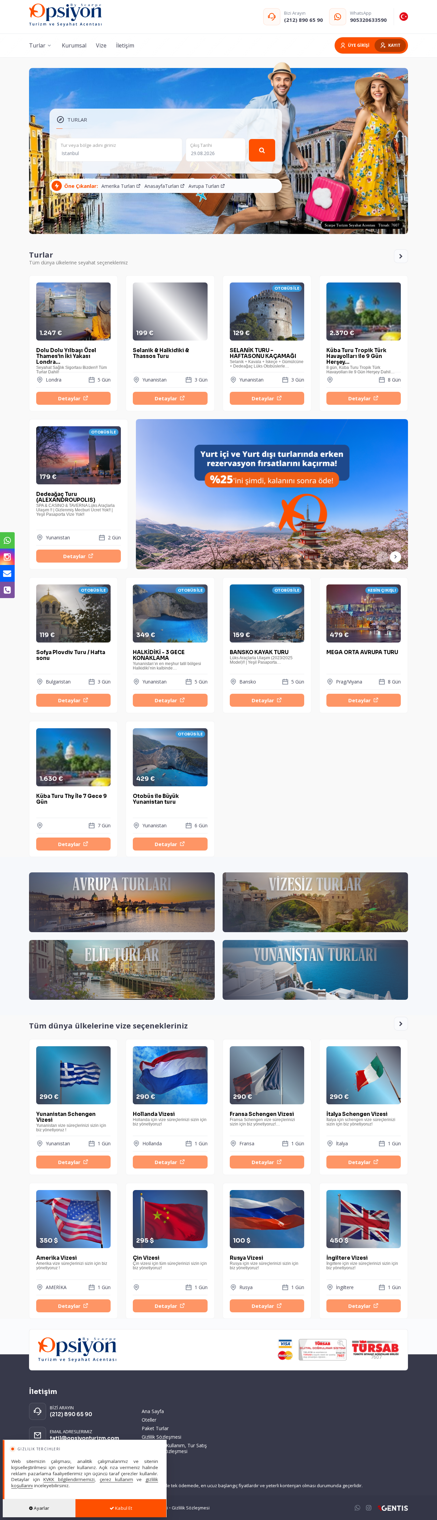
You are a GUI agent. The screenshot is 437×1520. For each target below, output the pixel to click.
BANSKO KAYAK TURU (261, 657)
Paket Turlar (155, 1428)
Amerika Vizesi (71, 1262)
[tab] (71, 119)
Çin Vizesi (170, 1262)
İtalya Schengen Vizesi (360, 1119)
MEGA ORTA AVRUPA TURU (362, 652)
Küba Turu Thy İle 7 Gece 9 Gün (71, 799)
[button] (395, 557)
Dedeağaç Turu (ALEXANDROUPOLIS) (75, 504)
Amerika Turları (118, 186)
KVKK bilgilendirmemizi (69, 1479)
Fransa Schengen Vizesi (262, 1119)
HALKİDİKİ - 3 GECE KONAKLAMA (167, 659)
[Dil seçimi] (403, 16)
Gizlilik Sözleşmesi (161, 1437)
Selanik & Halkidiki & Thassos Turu (161, 353)
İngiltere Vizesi (362, 1262)
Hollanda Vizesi (170, 1119)
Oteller (149, 1420)
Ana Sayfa (153, 1411)
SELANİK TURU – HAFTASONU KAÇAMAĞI (267, 357)
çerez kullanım (116, 1479)
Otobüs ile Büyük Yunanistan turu (156, 799)
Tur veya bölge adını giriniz (88, 145)
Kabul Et (123, 1508)
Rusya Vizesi (264, 1262)
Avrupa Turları (203, 186)
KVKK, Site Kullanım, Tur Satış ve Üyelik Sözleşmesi (174, 1448)
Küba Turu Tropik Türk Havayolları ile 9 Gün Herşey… (360, 357)
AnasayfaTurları (161, 186)
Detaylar (69, 398)
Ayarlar (41, 1508)
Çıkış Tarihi (201, 145)
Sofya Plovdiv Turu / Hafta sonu (70, 655)
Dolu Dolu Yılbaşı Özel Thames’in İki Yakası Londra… (71, 357)
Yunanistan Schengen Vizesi (71, 1121)
